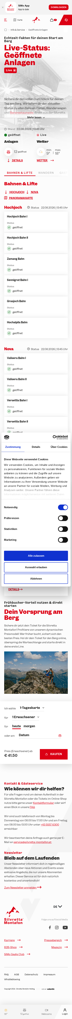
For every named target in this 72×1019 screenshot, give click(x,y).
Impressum (49, 974)
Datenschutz (31, 974)
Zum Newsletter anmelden (20, 887)
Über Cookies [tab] (59, 446)
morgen (29, 726)
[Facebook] (50, 928)
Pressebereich (53, 940)
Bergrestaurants (22, 113)
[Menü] (5, 20)
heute (16, 726)
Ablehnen (36, 578)
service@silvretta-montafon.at (33, 842)
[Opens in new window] (48, 989)
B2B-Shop (10, 947)
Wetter (42, 160)
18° (6, 1014)
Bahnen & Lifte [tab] (20, 173)
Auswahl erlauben (36, 567)
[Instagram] (57, 928)
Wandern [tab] (46, 173)
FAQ (32, 807)
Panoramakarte (21, 198)
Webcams (46, 1014)
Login (65, 1013)
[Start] (5, 29)
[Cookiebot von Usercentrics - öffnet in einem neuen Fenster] (52, 437)
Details (17, 160)
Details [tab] (36, 446)
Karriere (9, 940)
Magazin (56, 947)
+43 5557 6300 (50, 824)
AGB (16, 974)
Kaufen (56, 754)
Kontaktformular (43, 803)
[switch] (63, 518)
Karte (19, 20)
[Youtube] (65, 928)
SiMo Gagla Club (14, 954)
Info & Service (18, 29)
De (55, 907)
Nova (34, 192)
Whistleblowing (12, 979)
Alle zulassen (36, 555)
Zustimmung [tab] (13, 446)
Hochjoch (16, 192)
